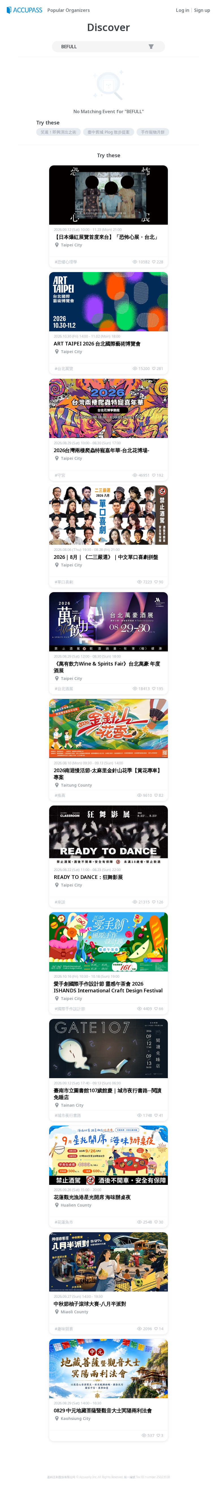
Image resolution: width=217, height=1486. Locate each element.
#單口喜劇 (64, 582)
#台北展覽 (64, 368)
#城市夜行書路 (68, 1115)
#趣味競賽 (64, 1328)
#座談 (60, 902)
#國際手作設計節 (70, 1008)
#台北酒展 (64, 688)
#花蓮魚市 (64, 1222)
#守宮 (60, 475)
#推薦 (60, 795)
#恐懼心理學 (66, 261)
